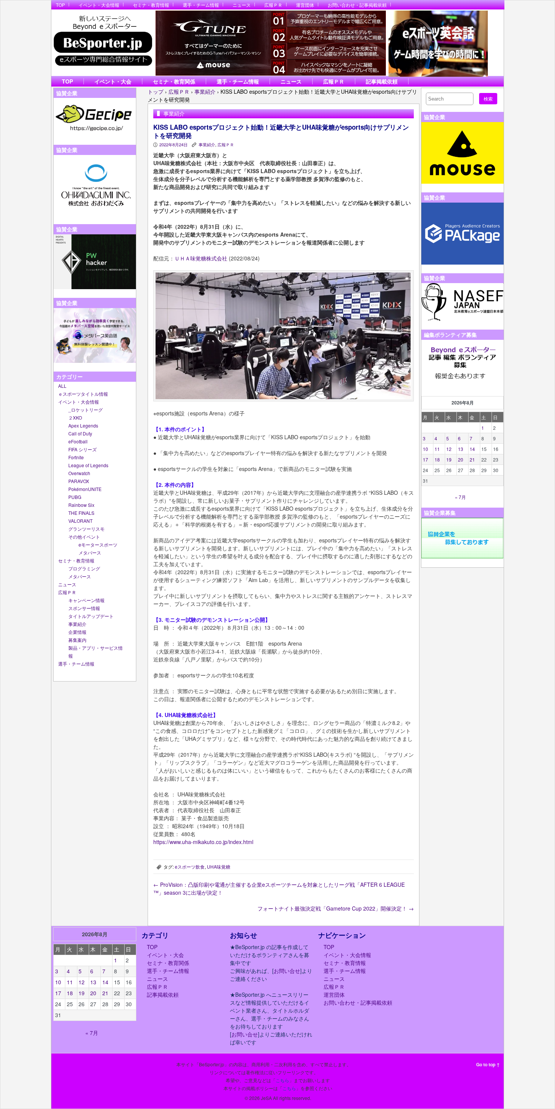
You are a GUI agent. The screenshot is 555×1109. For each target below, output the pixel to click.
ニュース (242, 5)
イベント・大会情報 (99, 5)
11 (437, 449)
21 (472, 459)
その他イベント (84, 536)
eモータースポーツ (98, 544)
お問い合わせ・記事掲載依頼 (357, 5)
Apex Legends (83, 425)
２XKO (75, 417)
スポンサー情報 (84, 608)
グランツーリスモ (86, 528)
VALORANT (80, 520)
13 (460, 449)
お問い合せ (287, 970)
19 (449, 459)
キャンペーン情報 (86, 600)
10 (425, 449)
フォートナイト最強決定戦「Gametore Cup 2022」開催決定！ (335, 908)
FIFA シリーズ (82, 449)
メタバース (90, 552)
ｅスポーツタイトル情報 (83, 393)
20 (460, 459)
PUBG (74, 497)
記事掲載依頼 (382, 81)
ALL (62, 386)
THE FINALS (81, 513)
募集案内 (77, 640)
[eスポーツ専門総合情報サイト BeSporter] (102, 43)
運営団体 (305, 5)
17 (425, 459)
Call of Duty (80, 433)
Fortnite (76, 457)
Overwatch (79, 473)
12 (449, 449)
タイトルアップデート (91, 616)
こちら (282, 1080)
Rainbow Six (81, 505)
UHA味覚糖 (218, 866)
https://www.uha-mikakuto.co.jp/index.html (203, 842)
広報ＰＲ (273, 5)
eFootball (78, 441)
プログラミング (84, 568)
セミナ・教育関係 (174, 81)
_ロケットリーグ (85, 409)
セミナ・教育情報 (151, 5)
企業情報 (77, 632)
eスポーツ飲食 (190, 866)
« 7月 (460, 497)
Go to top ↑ (488, 1064)
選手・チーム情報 (201, 5)
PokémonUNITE (85, 489)
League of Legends (88, 465)
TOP (60, 5)
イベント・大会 (112, 81)
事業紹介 (77, 624)
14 (472, 449)
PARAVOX (78, 481)
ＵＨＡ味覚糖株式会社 (200, 258)
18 (437, 459)
